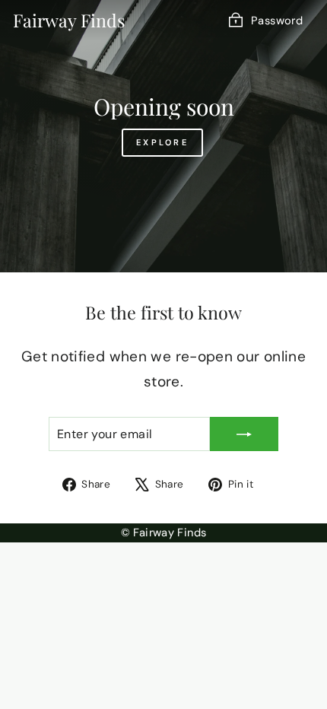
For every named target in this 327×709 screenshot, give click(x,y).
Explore (162, 142)
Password (277, 20)
